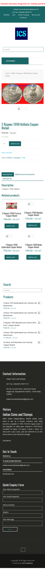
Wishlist (6, 15)
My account (36, 15)
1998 (12, 73)
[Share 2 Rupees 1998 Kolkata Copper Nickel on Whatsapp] (8, 167)
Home (7, 73)
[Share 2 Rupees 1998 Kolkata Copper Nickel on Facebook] (8, 164)
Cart (13, 15)
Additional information (25, 174)
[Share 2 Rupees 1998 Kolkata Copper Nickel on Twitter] (21, 164)
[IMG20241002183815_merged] (23, 94)
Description (7, 174)
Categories (10, 61)
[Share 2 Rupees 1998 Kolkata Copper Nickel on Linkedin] (35, 164)
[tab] (7, 174)
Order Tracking (23, 15)
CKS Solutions (27, 563)
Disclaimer (7, 440)
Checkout (23, 17)
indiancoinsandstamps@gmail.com (19, 399)
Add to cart (15, 144)
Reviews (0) (7, 179)
